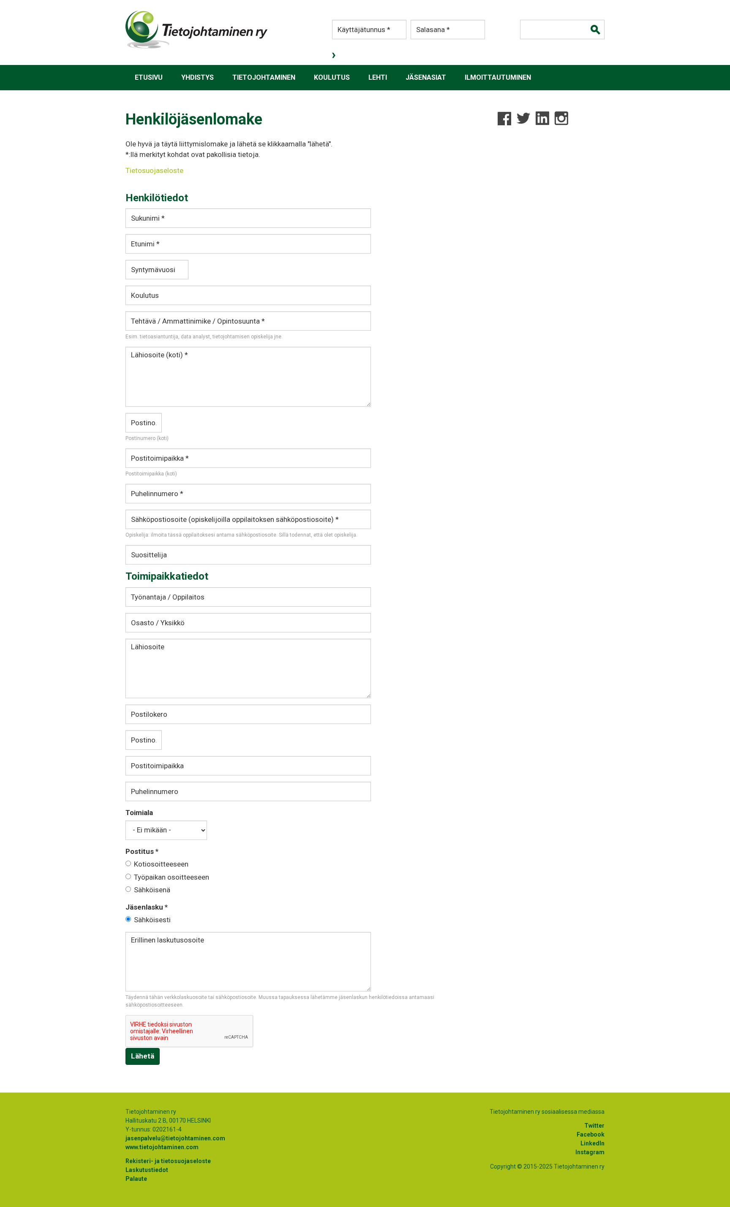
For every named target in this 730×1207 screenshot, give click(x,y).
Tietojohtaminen (263, 77)
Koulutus (332, 77)
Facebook (591, 1134)
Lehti (377, 77)
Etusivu (149, 77)
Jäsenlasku (146, 907)
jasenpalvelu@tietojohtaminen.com (175, 1138)
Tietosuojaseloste (154, 170)
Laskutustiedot (146, 1169)
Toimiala (139, 812)
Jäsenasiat (426, 77)
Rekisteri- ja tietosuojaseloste (168, 1161)
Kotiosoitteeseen (161, 864)
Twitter (594, 1125)
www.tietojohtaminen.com (162, 1147)
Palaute (136, 1178)
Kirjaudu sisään (334, 55)
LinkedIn (592, 1143)
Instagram (590, 1152)
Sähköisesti (152, 919)
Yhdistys (197, 77)
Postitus (141, 851)
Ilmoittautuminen (498, 77)
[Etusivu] (196, 30)
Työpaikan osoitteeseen (171, 877)
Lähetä (142, 1056)
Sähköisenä (152, 890)
